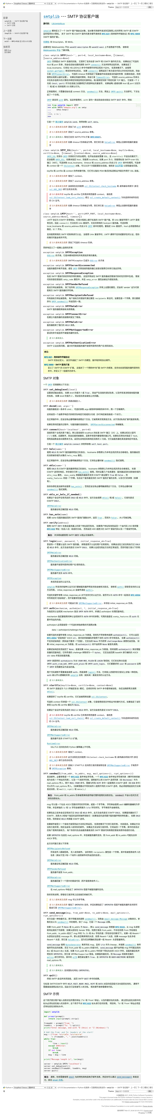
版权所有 (121, 1095)
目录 (5, 17)
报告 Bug (7, 50)
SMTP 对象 (11, 23)
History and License (131, 1102)
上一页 (133, 3)
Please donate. (148, 1106)
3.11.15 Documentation (67, 3)
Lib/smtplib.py (58, 23)
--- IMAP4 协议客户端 (16, 33)
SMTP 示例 (11, 25)
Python (8, 3)
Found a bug (148, 1110)
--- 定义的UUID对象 (18, 41)
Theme (111, 7)
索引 (151, 3)
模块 (146, 3)
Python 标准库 (83, 3)
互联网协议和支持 (98, 3)
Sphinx (142, 1113)
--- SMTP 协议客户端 (16, 21)
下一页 (140, 3)
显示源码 (7, 52)
